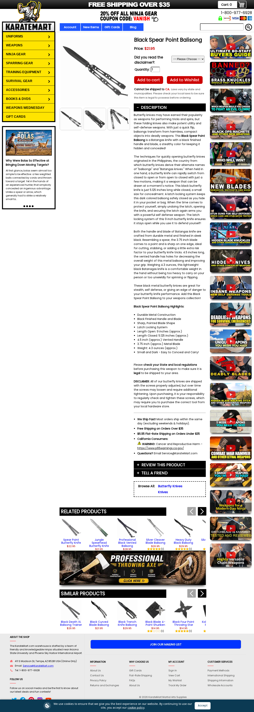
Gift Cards (112, 27)
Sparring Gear (19, 63)
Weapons (14, 45)
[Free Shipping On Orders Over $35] (90, 7)
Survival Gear (19, 81)
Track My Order (177, 685)
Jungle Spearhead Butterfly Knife (99, 543)
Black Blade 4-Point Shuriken (155, 623)
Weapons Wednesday (25, 107)
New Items (91, 27)
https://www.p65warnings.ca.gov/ (160, 448)
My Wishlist (175, 680)
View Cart (174, 675)
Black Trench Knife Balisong (127, 623)
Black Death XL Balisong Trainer (71, 623)
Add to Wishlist (184, 80)
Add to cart (148, 80)
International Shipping (221, 675)
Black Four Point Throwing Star (183, 623)
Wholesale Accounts (220, 685)
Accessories (18, 90)
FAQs (132, 680)
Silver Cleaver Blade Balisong (155, 541)
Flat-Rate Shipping (140, 675)
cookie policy (136, 707)
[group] (71, 533)
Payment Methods (218, 670)
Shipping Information (220, 680)
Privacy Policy (98, 680)
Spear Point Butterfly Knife (71, 541)
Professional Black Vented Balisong (127, 543)
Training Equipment (23, 72)
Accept (203, 705)
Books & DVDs (18, 98)
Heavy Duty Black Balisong (183, 541)
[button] (202, 511)
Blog (133, 27)
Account (70, 27)
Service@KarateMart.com (38, 665)
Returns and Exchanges (104, 685)
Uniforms (14, 36)
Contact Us (97, 675)
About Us (95, 670)
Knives (163, 492)
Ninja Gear (16, 54)
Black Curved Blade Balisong (99, 623)
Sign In (172, 670)
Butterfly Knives (170, 486)
